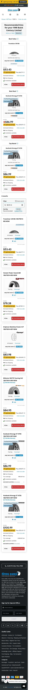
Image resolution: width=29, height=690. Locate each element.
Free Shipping (5, 654)
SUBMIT (13, 619)
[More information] (17, 39)
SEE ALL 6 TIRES (10, 33)
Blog (11, 654)
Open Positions (6, 656)
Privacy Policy (21, 648)
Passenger (17, 235)
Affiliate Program (17, 651)
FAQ (11, 643)
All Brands (4, 635)
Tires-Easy (10, 687)
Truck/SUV (11, 662)
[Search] (3, 14)
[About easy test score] (14, 61)
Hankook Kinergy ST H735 (14, 96)
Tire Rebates (18, 635)
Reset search (20, 201)
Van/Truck (17, 662)
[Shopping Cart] (17, 14)
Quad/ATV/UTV (6, 667)
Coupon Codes (16, 643)
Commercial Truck (6, 665)
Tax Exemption (17, 654)
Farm (11, 670)
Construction (5, 670)
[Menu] (25, 14)
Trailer (22, 662)
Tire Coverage (13, 648)
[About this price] (24, 72)
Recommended (8, 211)
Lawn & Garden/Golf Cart (17, 667)
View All (15, 670)
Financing (10, 638)
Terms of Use (5, 648)
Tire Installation (16, 646)
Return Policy (5, 640)
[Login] (10, 14)
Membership (5, 643)
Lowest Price (18, 211)
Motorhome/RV (16, 665)
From (18, 33)
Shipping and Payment (20, 638)
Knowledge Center (7, 651)
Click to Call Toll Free (15, 566)
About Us (4, 638)
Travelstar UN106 (13, 43)
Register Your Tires (15, 640)
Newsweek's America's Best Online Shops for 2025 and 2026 (13, 585)
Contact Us (11, 635)
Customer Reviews (7, 646)
